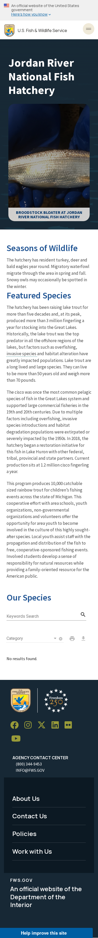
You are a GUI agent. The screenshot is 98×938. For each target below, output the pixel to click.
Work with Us (32, 851)
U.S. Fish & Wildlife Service (42, 30)
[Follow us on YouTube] (17, 739)
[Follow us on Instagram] (29, 725)
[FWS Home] (9, 30)
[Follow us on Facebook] (16, 725)
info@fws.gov (30, 770)
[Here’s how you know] (49, 10)
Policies (24, 833)
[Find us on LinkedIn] (56, 725)
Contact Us (29, 816)
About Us (26, 798)
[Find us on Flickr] (70, 725)
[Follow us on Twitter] (43, 725)
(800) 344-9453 (29, 764)
